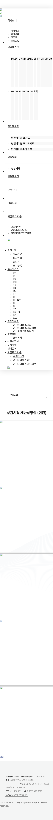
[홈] (10, 387)
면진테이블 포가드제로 (24, 364)
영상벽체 (11, 334)
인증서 (16, 261)
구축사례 (11, 344)
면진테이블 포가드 (22, 360)
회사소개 (11, 250)
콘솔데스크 (13, 269)
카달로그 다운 (14, 352)
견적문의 (11, 348)
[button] (2, 757)
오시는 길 (18, 265)
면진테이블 (13, 321)
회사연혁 (17, 257)
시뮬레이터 (13, 341)
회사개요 (17, 254)
